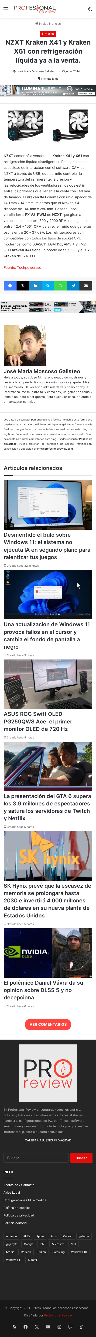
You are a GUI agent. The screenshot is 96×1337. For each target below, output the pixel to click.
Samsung (58, 1252)
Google (28, 1244)
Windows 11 (13, 1259)
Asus (53, 1236)
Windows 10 (79, 1252)
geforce (84, 1236)
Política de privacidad (18, 1215)
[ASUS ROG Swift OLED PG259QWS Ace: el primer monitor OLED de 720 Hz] (48, 708)
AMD (26, 1236)
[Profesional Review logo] (35, 9)
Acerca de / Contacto (18, 1185)
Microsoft (58, 1244)
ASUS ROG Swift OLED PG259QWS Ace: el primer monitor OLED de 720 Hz (38, 721)
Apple (40, 1236)
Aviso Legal (11, 1192)
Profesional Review (58, 1315)
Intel (42, 1244)
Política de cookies (17, 1208)
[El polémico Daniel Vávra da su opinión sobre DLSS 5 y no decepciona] (48, 976)
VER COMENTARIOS (48, 1024)
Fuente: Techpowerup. (22, 267)
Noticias (55, 23)
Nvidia (10, 1252)
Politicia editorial (15, 1223)
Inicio (42, 23)
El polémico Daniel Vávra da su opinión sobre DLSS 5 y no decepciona (43, 990)
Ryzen (42, 1252)
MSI (73, 1244)
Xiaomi (32, 1259)
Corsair (67, 1236)
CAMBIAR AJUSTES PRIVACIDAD (48, 1140)
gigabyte (11, 1244)
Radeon (26, 1252)
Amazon (11, 1236)
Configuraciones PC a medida (24, 1200)
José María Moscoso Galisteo (36, 71)
